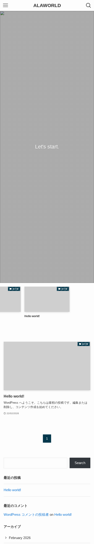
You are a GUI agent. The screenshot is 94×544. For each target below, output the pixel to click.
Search (80, 463)
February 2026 (20, 538)
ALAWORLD (47, 5)
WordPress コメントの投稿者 (26, 514)
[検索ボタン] (88, 5)
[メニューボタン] (5, 5)
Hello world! (12, 490)
